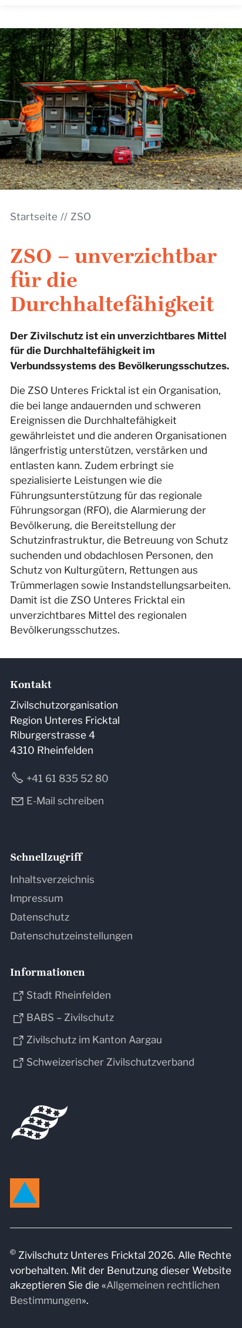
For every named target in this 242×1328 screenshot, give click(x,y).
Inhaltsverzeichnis (52, 879)
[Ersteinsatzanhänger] (121, 109)
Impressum (36, 898)
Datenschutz (39, 917)
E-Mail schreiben (65, 801)
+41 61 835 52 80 (67, 778)
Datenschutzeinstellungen (71, 936)
